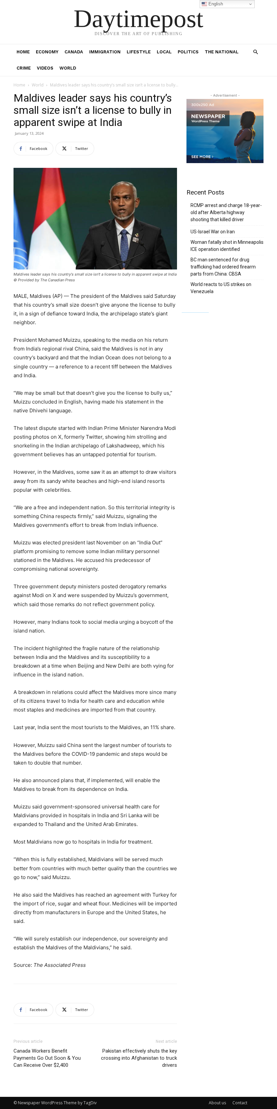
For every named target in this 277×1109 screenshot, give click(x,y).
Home (23, 51)
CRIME (24, 68)
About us (217, 1103)
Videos (45, 68)
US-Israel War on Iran (213, 231)
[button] (255, 52)
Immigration (105, 51)
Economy (47, 51)
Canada (74, 51)
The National (221, 51)
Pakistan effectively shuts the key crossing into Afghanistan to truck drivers (139, 1058)
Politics (188, 51)
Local (164, 51)
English (215, 3)
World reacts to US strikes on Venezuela (221, 288)
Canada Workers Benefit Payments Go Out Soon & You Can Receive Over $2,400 (47, 1058)
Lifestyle (139, 51)
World (67, 68)
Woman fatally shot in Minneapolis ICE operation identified (227, 245)
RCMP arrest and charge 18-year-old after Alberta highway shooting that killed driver (226, 212)
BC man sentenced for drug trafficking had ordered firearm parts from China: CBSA (223, 267)
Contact (239, 1103)
